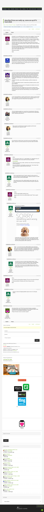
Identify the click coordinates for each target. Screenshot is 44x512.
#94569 (38, 109)
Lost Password (37, 324)
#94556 (38, 34)
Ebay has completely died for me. (10, 449)
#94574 (38, 189)
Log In (29, 324)
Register (33, 324)
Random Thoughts (12, 24)
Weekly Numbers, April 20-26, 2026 (10, 480)
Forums (7, 24)
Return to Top (40, 506)
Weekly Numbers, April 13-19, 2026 (10, 484)
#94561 (38, 70)
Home (4, 24)
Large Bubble (15, 161)
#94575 (38, 203)
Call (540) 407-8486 (7, 359)
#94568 (38, 94)
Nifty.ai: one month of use (8, 489)
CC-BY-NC (25, 508)
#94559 (38, 55)
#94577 (38, 289)
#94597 (38, 305)
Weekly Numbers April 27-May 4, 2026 (11, 475)
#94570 (38, 138)
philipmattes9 (15, 350)
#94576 (38, 275)
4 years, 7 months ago (23, 26)
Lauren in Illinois (6, 462)
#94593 (38, 259)
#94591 (38, 244)
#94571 (38, 154)
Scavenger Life (22, 4)
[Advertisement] (23, 14)
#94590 (38, 123)
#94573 (38, 173)
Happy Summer (6, 454)
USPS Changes (6, 458)
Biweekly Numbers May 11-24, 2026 (11, 467)
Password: (6, 334)
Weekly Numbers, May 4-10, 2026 (10, 471)
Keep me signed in (8, 337)
